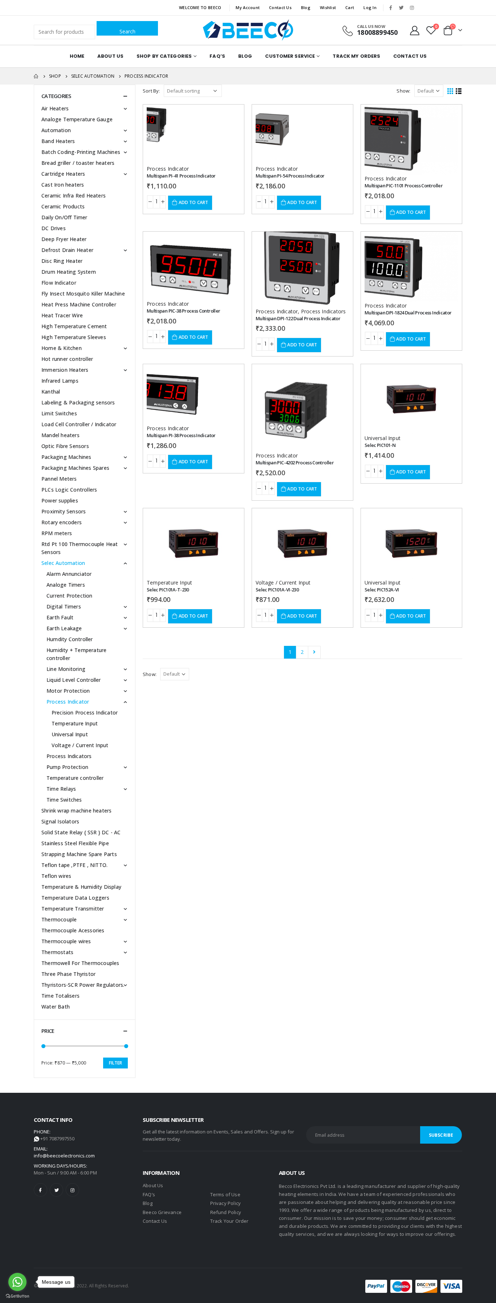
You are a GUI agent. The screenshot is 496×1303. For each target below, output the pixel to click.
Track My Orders (356, 56)
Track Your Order (229, 1221)
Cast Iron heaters (62, 184)
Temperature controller (74, 777)
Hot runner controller (67, 358)
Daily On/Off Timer (64, 217)
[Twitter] (401, 7)
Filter (115, 1063)
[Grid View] (450, 90)
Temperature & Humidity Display (81, 886)
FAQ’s (217, 56)
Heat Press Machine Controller (78, 304)
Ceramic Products (63, 206)
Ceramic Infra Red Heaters (73, 195)
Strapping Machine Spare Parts (79, 854)
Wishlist (328, 7)
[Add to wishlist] (228, 116)
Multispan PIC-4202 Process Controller (295, 462)
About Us (110, 56)
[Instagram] (411, 7)
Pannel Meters (59, 478)
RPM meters (56, 533)
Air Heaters (55, 108)
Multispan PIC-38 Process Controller (183, 311)
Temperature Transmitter (72, 908)
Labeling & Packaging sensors (78, 402)
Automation (56, 130)
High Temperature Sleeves (73, 337)
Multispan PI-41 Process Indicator (181, 175)
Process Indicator (168, 168)
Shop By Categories (164, 56)
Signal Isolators (60, 821)
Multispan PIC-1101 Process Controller (404, 185)
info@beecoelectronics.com (64, 1155)
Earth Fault (59, 617)
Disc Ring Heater (61, 260)
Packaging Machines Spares (75, 467)
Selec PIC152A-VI (382, 589)
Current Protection (69, 595)
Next (314, 652)
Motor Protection (68, 690)
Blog (305, 7)
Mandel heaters (60, 435)
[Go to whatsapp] (17, 1282)
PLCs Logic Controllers (69, 489)
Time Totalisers (60, 995)
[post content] (193, 135)
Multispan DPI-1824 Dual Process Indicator (408, 312)
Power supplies (59, 500)
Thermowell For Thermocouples (80, 963)
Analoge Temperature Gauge (77, 119)
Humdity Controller (69, 639)
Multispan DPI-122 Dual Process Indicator (298, 318)
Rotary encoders (61, 522)
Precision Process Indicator (85, 712)
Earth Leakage (64, 628)
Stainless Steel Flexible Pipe (75, 843)
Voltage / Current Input (283, 582)
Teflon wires (56, 875)
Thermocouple (59, 919)
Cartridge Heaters (63, 173)
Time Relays (61, 788)
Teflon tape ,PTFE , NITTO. (74, 865)
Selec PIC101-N (380, 445)
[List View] (458, 90)
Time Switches (64, 799)
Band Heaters (58, 141)
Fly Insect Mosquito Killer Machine (83, 293)
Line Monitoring (65, 668)
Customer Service (290, 56)
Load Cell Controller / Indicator (78, 424)
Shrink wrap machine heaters (76, 810)
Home (77, 56)
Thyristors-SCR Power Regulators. (82, 984)
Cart (349, 7)
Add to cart (193, 202)
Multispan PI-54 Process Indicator (290, 175)
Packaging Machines (66, 456)
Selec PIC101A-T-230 (168, 589)
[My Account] (415, 30)
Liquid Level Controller (73, 679)
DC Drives (53, 228)
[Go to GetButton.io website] (17, 1296)
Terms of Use (225, 1194)
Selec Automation (63, 562)
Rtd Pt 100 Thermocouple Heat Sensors (79, 548)
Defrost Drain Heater (67, 250)
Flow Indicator (58, 282)
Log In (370, 7)
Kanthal (50, 391)
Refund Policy (225, 1212)
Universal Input (383, 438)
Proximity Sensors (63, 511)
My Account (248, 7)
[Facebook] (390, 7)
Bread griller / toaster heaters (77, 162)
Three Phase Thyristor (68, 973)
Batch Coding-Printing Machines (80, 151)
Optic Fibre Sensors (65, 446)
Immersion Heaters (64, 369)
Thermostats (57, 952)
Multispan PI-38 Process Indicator (181, 435)
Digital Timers (63, 606)
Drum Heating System (68, 271)
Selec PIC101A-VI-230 (277, 589)
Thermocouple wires (66, 941)
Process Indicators (323, 311)
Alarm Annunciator (69, 573)
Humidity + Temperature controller (76, 654)
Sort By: (151, 90)
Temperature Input (169, 582)
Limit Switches (59, 413)
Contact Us (280, 7)
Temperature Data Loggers (75, 897)
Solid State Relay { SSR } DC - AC (81, 832)
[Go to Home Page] (36, 76)
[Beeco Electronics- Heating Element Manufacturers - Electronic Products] (248, 30)
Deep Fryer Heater (63, 239)
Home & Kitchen (61, 348)
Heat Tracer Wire (62, 315)
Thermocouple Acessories (73, 930)
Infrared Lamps (59, 380)
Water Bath (55, 1006)
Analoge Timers (65, 584)
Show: (403, 90)
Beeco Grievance (162, 1212)
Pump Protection (67, 767)
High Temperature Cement (74, 326)
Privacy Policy (225, 1203)
